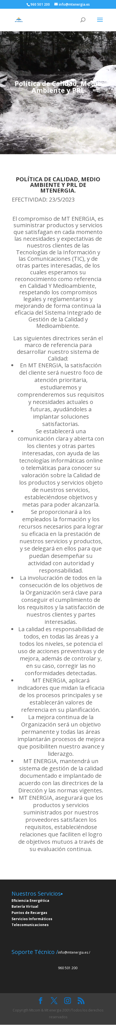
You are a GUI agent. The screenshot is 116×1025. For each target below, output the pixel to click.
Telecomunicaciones (30, 924)
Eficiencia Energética (30, 900)
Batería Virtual (25, 906)
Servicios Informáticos (32, 918)
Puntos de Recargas (29, 912)
